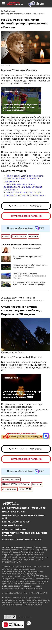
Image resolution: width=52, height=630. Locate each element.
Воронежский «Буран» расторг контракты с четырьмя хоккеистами (24, 194)
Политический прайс (14, 529)
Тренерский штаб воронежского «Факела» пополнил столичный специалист (23, 179)
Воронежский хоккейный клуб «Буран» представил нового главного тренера (29, 283)
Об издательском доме (15, 508)
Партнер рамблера (25, 617)
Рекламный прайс (12, 525)
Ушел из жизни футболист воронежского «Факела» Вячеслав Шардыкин (23, 187)
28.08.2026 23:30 (9, 298)
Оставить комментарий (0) (26, 216)
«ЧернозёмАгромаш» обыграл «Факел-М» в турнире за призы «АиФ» (30, 266)
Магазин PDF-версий (14, 512)
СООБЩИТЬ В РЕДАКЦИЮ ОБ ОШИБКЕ (22, 539)
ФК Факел (6, 65)
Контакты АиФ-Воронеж (16, 522)
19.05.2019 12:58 (8, 11)
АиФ (21, 352)
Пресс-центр (38, 508)
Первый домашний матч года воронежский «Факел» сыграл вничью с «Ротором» (29, 276)
